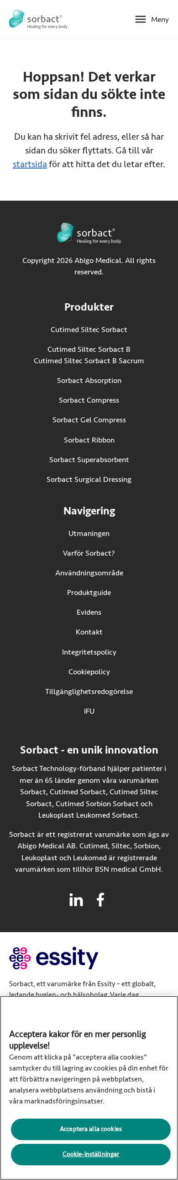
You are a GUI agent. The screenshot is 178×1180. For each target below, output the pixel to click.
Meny (160, 19)
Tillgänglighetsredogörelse (89, 691)
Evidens (89, 612)
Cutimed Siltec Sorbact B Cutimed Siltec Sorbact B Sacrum (89, 355)
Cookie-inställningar (91, 1154)
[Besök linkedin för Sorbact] (76, 899)
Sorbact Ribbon (89, 440)
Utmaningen (89, 533)
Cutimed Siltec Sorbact (89, 329)
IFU (108, 711)
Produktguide (89, 592)
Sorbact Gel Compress (89, 420)
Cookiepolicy (89, 672)
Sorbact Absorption (89, 380)
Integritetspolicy (89, 652)
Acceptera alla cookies (91, 1129)
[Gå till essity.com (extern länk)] (70, 958)
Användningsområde (89, 573)
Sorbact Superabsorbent (89, 459)
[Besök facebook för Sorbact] (100, 899)
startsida (30, 164)
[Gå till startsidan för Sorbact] (38, 19)
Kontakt (89, 632)
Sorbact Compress (89, 400)
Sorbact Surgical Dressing (89, 479)
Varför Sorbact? (89, 553)
